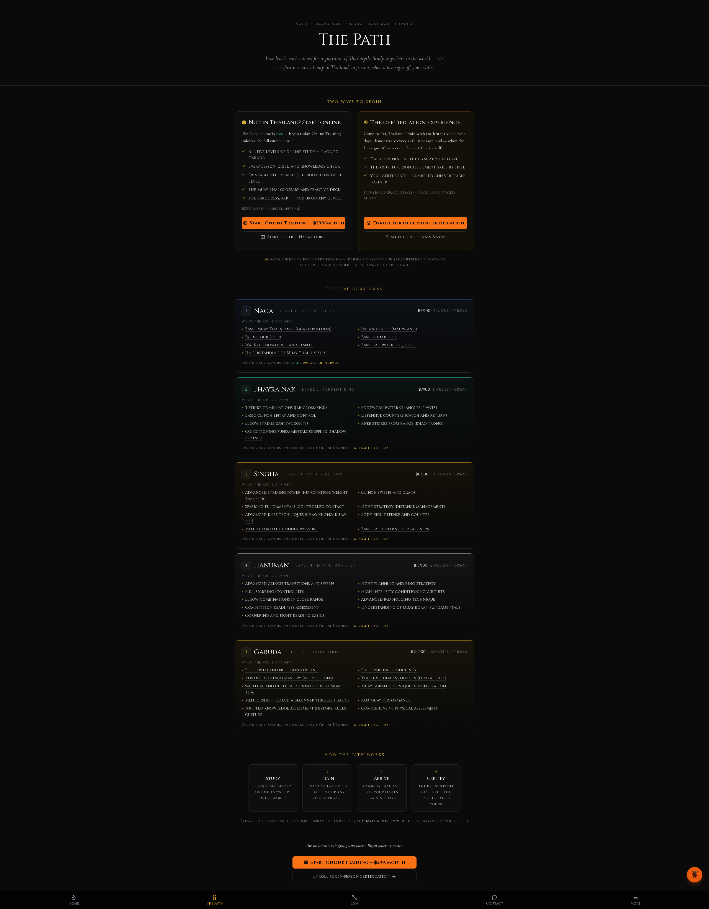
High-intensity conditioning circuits (403, 591)
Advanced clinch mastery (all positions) (289, 678)
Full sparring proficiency (389, 670)
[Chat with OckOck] (694, 874)
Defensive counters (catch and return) (404, 415)
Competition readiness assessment (282, 607)
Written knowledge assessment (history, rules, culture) (296, 711)
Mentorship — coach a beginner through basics (297, 700)
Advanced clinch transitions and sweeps (290, 583)
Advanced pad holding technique (398, 599)
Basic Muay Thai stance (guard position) (288, 329)
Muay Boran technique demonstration (403, 686)
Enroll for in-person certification (418, 223)
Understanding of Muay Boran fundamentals (410, 607)
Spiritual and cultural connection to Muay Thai (293, 689)
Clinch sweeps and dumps (388, 492)
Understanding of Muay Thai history (285, 352)
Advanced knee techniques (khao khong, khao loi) (295, 518)
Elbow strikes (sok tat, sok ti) (276, 423)
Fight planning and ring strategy (398, 583)
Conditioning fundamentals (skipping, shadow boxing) (295, 435)
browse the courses (320, 363)
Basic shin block (379, 337)
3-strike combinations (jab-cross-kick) (286, 407)
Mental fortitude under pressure (281, 529)
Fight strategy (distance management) (403, 506)
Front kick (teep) (263, 337)
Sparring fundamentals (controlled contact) (295, 506)
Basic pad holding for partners (395, 529)
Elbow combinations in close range (284, 599)
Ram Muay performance (385, 700)
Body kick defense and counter (395, 514)
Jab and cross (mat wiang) (389, 329)
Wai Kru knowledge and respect (279, 345)
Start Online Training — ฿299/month (297, 223)
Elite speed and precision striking (281, 670)
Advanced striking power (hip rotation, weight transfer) (296, 495)
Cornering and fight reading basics (285, 615)
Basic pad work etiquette (388, 345)
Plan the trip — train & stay (415, 237)
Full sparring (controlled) (274, 591)
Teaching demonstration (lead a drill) (403, 678)
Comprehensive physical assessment (399, 708)
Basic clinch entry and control (280, 415)
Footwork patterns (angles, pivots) (399, 407)
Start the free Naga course (297, 237)
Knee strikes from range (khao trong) (402, 423)
